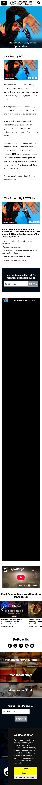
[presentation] (2, 609)
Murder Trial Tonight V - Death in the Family (12, 621)
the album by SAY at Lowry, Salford (21, 43)
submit (32, 284)
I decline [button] (25, 773)
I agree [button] (25, 769)
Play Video (22, 46)
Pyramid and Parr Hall (8, 624)
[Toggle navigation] (4, 3)
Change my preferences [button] (25, 777)
